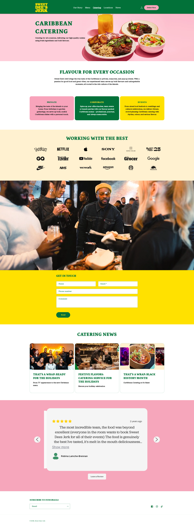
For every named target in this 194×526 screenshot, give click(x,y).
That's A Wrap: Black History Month (139, 376)
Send (63, 315)
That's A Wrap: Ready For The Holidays (49, 376)
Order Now (151, 7)
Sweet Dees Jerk (40, 521)
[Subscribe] (67, 506)
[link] (40, 149)
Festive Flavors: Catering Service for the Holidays (95, 378)
